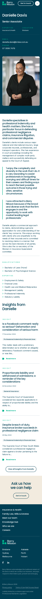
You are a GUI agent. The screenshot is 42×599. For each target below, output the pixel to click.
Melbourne (7, 556)
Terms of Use (20, 587)
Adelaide (24, 549)
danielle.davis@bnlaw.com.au (15, 42)
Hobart (24, 556)
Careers (6, 530)
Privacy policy (7, 587)
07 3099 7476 (8, 48)
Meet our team (9, 518)
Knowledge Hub (10, 522)
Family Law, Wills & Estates (15, 514)
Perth (23, 553)
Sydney (5, 553)
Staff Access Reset (32, 587)
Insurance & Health (11, 509)
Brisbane (6, 549)
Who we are (8, 526)
